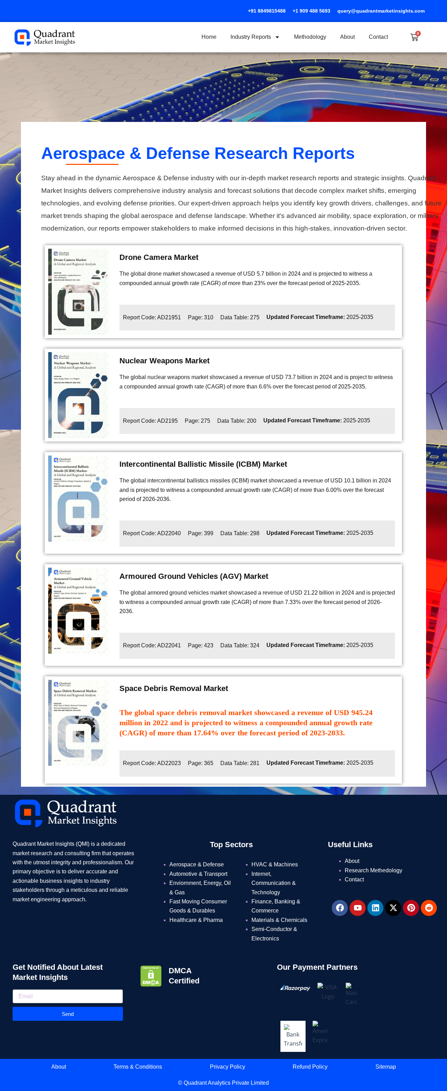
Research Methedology (373, 870)
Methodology (310, 37)
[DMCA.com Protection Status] (151, 975)
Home (209, 37)
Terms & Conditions (137, 1067)
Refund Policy (310, 1067)
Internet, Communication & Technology (273, 883)
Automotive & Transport (198, 874)
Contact (378, 37)
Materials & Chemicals (279, 920)
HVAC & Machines (274, 864)
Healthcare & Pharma (196, 920)
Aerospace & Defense (196, 864)
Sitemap (385, 1067)
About (347, 37)
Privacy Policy (227, 1067)
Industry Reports (250, 37)
